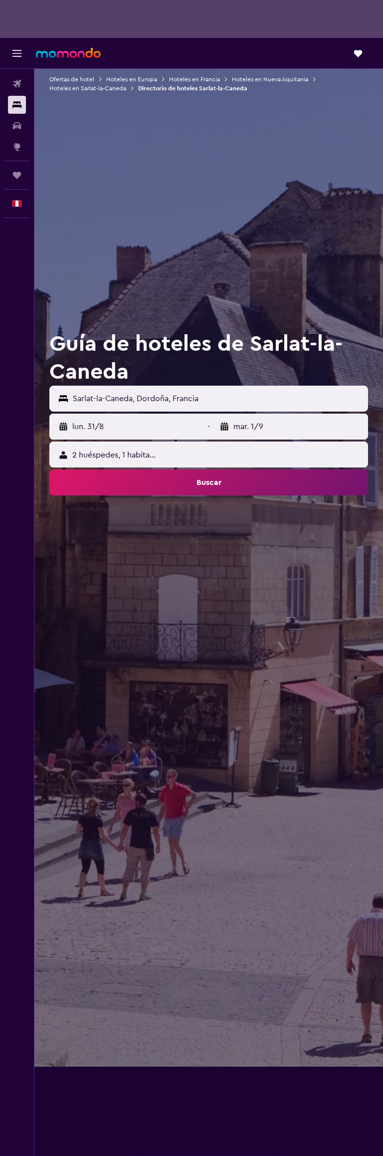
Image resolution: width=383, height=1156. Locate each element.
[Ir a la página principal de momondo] (68, 53)
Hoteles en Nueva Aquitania (270, 79)
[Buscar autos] (17, 126)
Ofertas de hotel (71, 79)
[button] (17, 53)
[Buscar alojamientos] (17, 105)
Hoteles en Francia (194, 79)
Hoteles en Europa (131, 79)
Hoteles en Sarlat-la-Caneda (87, 88)
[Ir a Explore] (17, 147)
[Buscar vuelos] (17, 84)
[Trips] (17, 175)
